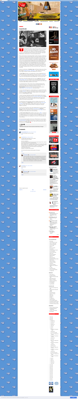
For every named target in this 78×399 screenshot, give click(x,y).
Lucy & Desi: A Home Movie (37, 96)
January (52, 363)
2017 (50, 372)
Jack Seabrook (23, 165)
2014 (50, 376)
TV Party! (51, 267)
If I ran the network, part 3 (54, 352)
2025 (50, 318)
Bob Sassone (51, 241)
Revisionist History (52, 281)
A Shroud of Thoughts (53, 262)
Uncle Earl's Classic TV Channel (54, 302)
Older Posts (44, 189)
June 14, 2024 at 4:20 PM (29, 165)
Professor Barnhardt (52, 257)
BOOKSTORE (37, 21)
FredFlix (51, 291)
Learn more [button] (26, 397)
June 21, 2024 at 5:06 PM (32, 171)
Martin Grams (51, 253)
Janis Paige (40, 109)
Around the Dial (23, 126)
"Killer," (40, 112)
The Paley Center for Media (53, 310)
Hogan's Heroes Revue (53, 278)
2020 (50, 368)
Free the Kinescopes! (52, 292)
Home (33, 189)
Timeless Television (52, 299)
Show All (58, 234)
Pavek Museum (52, 311)
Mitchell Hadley (25, 171)
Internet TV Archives (52, 293)
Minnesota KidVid (52, 255)
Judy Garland (33, 126)
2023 (50, 364)
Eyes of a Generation (52, 247)
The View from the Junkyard (53, 269)
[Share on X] (20, 124)
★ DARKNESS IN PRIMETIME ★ (28, 21)
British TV (28, 126)
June (51, 328)
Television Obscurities (52, 264)
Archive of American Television (54, 307)
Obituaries (39, 126)
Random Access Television (53, 280)
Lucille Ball (36, 126)
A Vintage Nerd (52, 270)
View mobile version (33, 191)
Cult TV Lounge (52, 245)
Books (25, 126)
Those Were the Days (52, 268)
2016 (50, 373)
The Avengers (41, 126)
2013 (50, 377)
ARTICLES (51, 21)
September (52, 324)
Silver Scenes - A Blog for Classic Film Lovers (53, 227)
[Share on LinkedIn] (24, 124)
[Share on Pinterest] (22, 124)
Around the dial (53, 331)
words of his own (36, 108)
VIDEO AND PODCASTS (44, 21)
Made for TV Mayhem (53, 279)
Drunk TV (51, 246)
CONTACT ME (56, 21)
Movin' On (51, 256)
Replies (23, 153)
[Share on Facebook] (21, 124)
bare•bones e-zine (52, 212)
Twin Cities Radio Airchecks (53, 300)
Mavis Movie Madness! (53, 254)
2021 (50, 367)
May (51, 358)
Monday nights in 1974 (22, 79)
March (52, 360)
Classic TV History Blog (53, 243)
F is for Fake (52, 339)
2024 (50, 319)
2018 (50, 371)
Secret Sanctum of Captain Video (53, 221)
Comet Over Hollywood (53, 244)
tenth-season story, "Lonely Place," (29, 70)
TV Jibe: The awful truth (54, 332)
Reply (22, 134)
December (52, 320)
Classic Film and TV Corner (53, 242)
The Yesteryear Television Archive (54, 301)
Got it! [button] (73, 397)
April (51, 359)
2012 (50, 378)
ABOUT (20, 21)
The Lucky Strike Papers (53, 252)
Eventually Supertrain (52, 275)
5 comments (21, 125)
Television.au (51, 263)
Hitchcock (30, 126)
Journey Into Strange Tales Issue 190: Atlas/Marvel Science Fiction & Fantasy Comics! (54, 214)
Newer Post (21, 189)
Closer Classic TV (52, 274)
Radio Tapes (51, 294)
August (52, 325)
